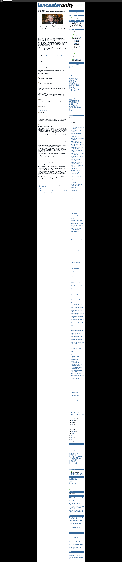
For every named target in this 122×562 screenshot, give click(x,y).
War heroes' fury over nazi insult (77, 328)
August (73, 420)
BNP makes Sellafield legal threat (77, 375)
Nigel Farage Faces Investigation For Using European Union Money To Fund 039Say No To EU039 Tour (76, 526)
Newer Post (40, 190)
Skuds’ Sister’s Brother (73, 483)
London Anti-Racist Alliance (74, 96)
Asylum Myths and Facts (74, 445)
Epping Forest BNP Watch (74, 69)
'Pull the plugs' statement (74, 457)
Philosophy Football (79, 26)
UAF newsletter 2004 (73, 462)
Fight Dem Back (72, 87)
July (72, 422)
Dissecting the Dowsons (75, 354)
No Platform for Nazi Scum (74, 84)
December (74, 124)
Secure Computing (41, 51)
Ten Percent (71, 480)
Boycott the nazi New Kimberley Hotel (76, 112)
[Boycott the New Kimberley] (76, 471)
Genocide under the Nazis (74, 101)
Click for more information (77, 473)
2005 (72, 441)
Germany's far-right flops (75, 170)
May (72, 426)
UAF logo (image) (72, 461)
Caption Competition (75, 231)
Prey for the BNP (74, 187)
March (73, 429)
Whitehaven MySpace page (74, 90)
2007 (72, 437)
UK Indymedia (72, 482)
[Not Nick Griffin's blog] (76, 37)
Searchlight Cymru (72, 98)
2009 (72, 122)
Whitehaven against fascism (74, 89)
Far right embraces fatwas (76, 373)
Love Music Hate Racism (74, 110)
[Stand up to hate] (76, 34)
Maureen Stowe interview (74, 451)
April (72, 427)
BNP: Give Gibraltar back (76, 133)
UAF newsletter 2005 (73, 463)
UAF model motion (72, 460)
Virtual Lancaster (72, 481)
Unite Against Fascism (73, 78)
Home (53, 190)
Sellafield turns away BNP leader (77, 380)
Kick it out (71, 104)
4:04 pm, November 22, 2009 (42, 186)
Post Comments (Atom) (47, 192)
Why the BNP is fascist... (74, 465)
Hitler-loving (54, 55)
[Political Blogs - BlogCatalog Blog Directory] (76, 558)
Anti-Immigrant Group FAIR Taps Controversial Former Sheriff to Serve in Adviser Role (75, 536)
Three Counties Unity (73, 74)
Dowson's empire (74, 359)
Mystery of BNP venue (75, 302)
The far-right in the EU (73, 459)
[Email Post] (39, 55)
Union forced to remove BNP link (77, 238)
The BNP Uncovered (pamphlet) (75, 458)
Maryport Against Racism (74, 100)
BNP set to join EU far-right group (77, 414)
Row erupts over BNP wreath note (77, 297)
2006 (72, 439)
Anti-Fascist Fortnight (73, 79)
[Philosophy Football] (77, 56)
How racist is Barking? (75, 192)
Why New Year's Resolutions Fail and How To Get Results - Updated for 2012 (76, 511)
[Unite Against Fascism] (76, 59)
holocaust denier (60, 55)
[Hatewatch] (76, 53)
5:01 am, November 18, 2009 (42, 74)
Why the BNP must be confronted (75, 466)
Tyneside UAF (72, 111)
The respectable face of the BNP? (77, 410)
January (73, 433)
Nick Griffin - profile (72, 455)
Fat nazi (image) (72, 450)
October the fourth (72, 92)
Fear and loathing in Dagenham (77, 215)
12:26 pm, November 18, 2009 (42, 110)
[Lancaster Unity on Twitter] (76, 17)
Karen (40, 61)
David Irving (50, 55)
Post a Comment (41, 188)
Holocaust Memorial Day (73, 102)
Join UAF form (72, 452)
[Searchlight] (76, 43)
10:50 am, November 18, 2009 (42, 104)
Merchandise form (72, 454)
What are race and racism (74, 464)
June (73, 424)
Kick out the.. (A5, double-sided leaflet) (76, 456)
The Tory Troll (71, 76)
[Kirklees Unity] (77, 40)
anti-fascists (45, 55)
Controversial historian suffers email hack (51, 12)
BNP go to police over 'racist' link (77, 223)
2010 (72, 120)
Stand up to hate (72, 67)
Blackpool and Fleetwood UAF (74, 75)
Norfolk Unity (71, 82)
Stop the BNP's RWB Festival (74, 85)
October (73, 416)
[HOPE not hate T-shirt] (76, 22)
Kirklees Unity (71, 80)
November (74, 125)
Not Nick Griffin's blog (73, 68)
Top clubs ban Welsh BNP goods (77, 273)
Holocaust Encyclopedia (73, 103)
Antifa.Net (71, 91)
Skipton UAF (71, 95)
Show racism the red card (74, 105)
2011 (72, 119)
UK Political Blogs (72, 478)
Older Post (65, 190)
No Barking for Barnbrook (76, 216)
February (73, 431)
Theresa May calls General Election (75, 520)
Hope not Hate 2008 (73, 83)
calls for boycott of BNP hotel (77, 474)
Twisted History (74, 168)
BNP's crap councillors (73, 106)
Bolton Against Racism (73, 88)
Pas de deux (73, 218)
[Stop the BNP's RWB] (76, 49)
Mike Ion (71, 484)
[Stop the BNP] (77, 46)
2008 (72, 435)
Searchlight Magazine (73, 97)
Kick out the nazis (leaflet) (74, 453)
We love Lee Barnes (73, 81)
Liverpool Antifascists (73, 66)
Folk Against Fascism (73, 70)
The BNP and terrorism (75, 412)
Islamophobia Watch (73, 479)
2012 (72, 117)
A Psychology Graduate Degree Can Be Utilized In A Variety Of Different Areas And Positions (76, 507)
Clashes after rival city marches (77, 280)
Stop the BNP (71, 99)
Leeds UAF (71, 77)
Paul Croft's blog (72, 86)
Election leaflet (72, 449)
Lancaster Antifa (72, 73)
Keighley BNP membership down (77, 397)
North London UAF (72, 71)
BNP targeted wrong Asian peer (77, 233)
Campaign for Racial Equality (74, 109)
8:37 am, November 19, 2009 (42, 122)
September (74, 418)
